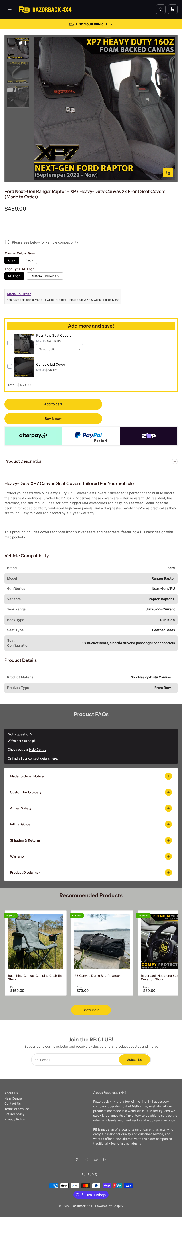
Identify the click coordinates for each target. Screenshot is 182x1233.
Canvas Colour (20, 253)
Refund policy (14, 1114)
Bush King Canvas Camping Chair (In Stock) (35, 977)
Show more (91, 1010)
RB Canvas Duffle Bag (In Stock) (98, 975)
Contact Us (12, 1103)
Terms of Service (16, 1109)
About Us (11, 1093)
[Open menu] (9, 9)
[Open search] (161, 9)
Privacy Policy (14, 1119)
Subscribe (134, 1059)
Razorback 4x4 (81, 1206)
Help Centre (13, 1098)
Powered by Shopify (109, 1206)
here (54, 758)
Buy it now (53, 418)
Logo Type (19, 269)
